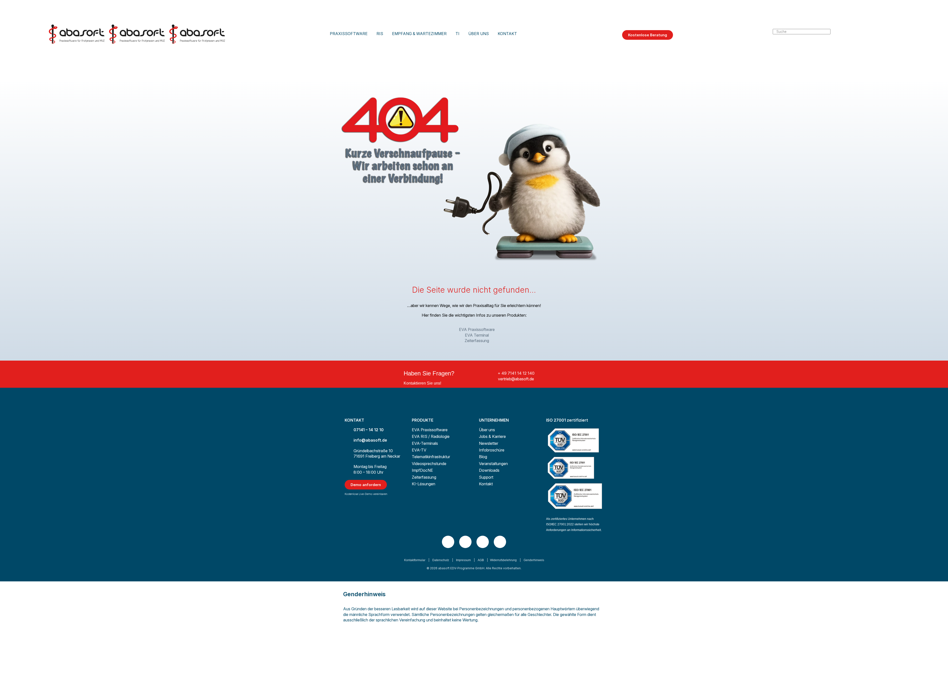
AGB (481, 560)
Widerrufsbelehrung (503, 560)
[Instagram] (465, 542)
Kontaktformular (414, 560)
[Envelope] (500, 542)
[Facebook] (482, 542)
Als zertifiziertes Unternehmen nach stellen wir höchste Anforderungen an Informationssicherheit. (574, 524)
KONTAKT (507, 33)
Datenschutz (440, 560)
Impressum (463, 560)
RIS (379, 33)
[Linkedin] (448, 542)
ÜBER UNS (478, 33)
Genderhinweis (534, 560)
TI (457, 33)
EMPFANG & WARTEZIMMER (419, 33)
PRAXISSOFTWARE (349, 33)
